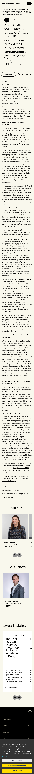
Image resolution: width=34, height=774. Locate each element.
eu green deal (23, 494)
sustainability (6, 490)
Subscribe (8, 74)
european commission (10, 494)
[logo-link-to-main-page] (11, 3)
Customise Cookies (16, 760)
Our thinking (6, 9)
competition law (7, 497)
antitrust (16, 490)
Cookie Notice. (6, 756)
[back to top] (30, 712)
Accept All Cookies (17, 770)
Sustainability (22, 9)
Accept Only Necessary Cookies (17, 765)
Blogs (14, 9)
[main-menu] (29, 3)
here (17, 144)
